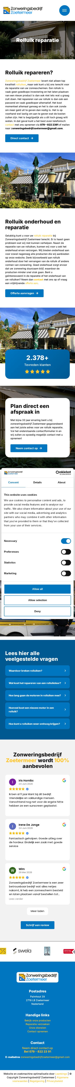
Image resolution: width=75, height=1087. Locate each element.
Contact (37, 1043)
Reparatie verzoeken (38, 1024)
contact (9, 124)
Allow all (37, 588)
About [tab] (61, 482)
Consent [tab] (13, 482)
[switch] (66, 552)
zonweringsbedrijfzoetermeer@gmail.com (45, 1056)
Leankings (61, 1073)
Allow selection (37, 600)
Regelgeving (37, 1081)
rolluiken (21, 84)
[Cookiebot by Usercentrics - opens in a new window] (55, 473)
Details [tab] (37, 482)
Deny (37, 611)
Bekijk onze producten (38, 1020)
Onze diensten (37, 1027)
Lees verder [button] (16, 899)
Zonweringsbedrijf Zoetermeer (23, 80)
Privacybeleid (55, 1081)
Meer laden (37, 911)
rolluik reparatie (43, 235)
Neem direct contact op (37, 1049)
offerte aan (31, 283)
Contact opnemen (37, 1031)
